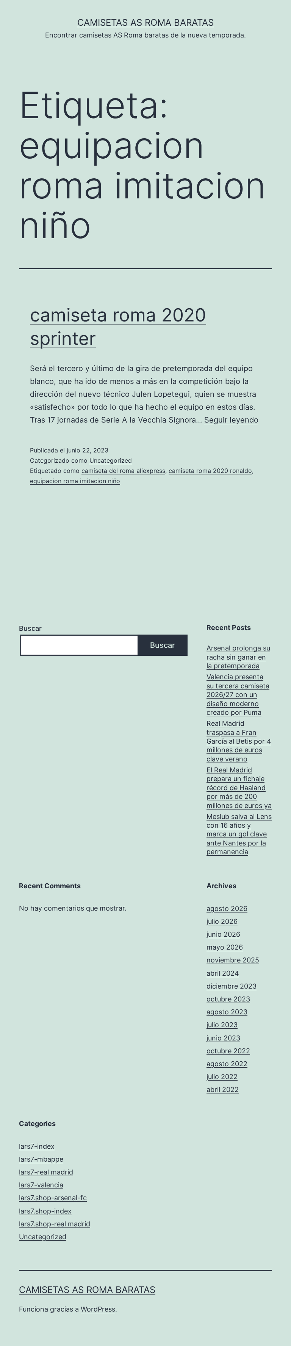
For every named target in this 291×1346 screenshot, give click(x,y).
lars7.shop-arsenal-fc (53, 1198)
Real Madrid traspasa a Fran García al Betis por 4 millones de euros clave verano (239, 741)
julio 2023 (222, 1025)
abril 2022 (223, 1089)
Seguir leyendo (231, 419)
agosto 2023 (227, 1012)
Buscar (30, 628)
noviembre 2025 (233, 960)
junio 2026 (223, 934)
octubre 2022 (228, 1051)
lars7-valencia (41, 1185)
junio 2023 (223, 1038)
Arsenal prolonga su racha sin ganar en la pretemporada (238, 657)
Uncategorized (110, 460)
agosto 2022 (227, 1064)
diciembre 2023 (232, 986)
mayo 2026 (225, 947)
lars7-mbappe (41, 1159)
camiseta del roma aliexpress (123, 470)
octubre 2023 (228, 999)
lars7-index (37, 1146)
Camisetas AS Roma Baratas (145, 22)
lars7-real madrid (46, 1172)
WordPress (98, 1309)
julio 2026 (222, 921)
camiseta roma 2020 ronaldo (210, 470)
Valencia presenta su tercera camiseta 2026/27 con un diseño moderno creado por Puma (238, 694)
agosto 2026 (227, 908)
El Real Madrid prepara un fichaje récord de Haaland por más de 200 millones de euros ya (239, 787)
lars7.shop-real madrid (54, 1224)
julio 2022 (222, 1077)
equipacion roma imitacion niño (75, 481)
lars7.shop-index (45, 1211)
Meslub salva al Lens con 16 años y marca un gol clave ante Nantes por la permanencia (239, 834)
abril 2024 (223, 973)
